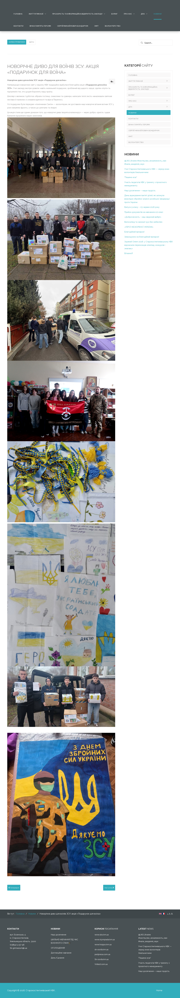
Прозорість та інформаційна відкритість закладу (77, 14)
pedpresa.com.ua (102, 954)
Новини (158, 14)
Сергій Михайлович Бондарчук (72, 26)
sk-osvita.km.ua (101, 949)
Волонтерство (112, 26)
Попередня (14, 888)
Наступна (108, 888)
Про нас (128, 14)
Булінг (114, 14)
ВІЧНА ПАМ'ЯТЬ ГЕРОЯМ (40, 26)
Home (159, 990)
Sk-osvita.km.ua (101, 959)
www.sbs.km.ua (102, 935)
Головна (18, 14)
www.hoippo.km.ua (103, 944)
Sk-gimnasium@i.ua (18, 948)
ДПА (143, 14)
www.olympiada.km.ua (105, 939)
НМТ (96, 26)
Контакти (18, 26)
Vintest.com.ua (101, 964)
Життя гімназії (36, 14)
